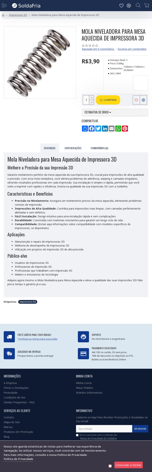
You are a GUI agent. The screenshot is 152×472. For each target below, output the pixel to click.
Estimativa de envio (97, 112)
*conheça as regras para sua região (37, 338)
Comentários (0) (99, 148)
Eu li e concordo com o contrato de (98, 436)
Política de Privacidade (18, 459)
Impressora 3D (18, 15)
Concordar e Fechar (128, 465)
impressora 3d (28, 301)
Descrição (49, 148)
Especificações (73, 148)
